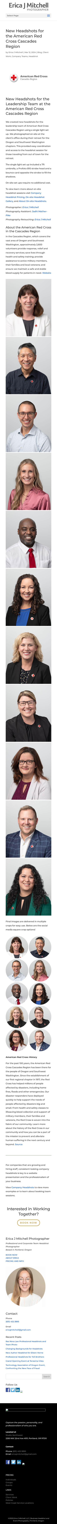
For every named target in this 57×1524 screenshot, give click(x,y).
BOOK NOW (28, 1222)
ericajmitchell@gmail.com (18, 1330)
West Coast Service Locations (20, 1503)
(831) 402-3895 (12, 1321)
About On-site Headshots (32, 201)
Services (10, 1494)
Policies (9, 1500)
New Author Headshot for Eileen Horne (24, 1353)
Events (9, 1485)
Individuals (11, 1479)
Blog (39, 52)
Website (46, 273)
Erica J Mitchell (16, 52)
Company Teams (20, 56)
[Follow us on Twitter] (13, 1390)
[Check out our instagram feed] (22, 1393)
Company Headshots (22, 1187)
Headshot (33, 56)
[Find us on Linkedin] (18, 1390)
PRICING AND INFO (15, 1261)
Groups (9, 1482)
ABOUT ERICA (12, 1258)
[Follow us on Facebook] (8, 1390)
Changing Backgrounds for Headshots (24, 1349)
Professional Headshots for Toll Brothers (25, 1357)
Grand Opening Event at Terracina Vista (24, 1361)
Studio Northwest (14, 1435)
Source (19, 1144)
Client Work (11, 1497)
